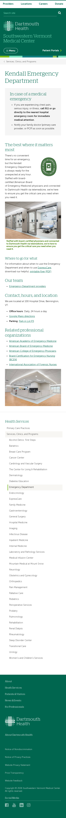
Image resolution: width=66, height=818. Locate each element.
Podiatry (13, 611)
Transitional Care (17, 646)
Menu (12, 51)
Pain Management (18, 587)
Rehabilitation (16, 623)
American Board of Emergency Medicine (31, 346)
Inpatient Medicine (18, 540)
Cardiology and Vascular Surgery (25, 464)
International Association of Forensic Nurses (33, 364)
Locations (26, 4)
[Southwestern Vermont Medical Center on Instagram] (29, 805)
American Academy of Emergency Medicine (32, 341)
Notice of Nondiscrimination (18, 749)
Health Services (17, 421)
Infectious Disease (18, 534)
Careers (43, 4)
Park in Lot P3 (26, 321)
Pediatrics (14, 599)
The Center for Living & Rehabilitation (28, 470)
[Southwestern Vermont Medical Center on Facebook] (8, 805)
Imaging (13, 529)
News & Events (13, 700)
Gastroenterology (18, 511)
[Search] (59, 13)
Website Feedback (13, 781)
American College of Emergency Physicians (32, 351)
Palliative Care (16, 593)
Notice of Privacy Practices (17, 757)
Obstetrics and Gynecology (23, 576)
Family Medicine (17, 505)
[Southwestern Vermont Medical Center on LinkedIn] (22, 805)
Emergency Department (21, 487)
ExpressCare (44, 268)
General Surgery (17, 517)
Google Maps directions (22, 316)
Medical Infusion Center (21, 558)
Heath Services (13, 688)
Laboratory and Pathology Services (27, 552)
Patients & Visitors (15, 694)
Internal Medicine (18, 546)
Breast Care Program (19, 452)
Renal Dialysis (16, 629)
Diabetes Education (19, 481)
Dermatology (16, 476)
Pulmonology (16, 617)
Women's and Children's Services (26, 658)
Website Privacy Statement (17, 765)
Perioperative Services (20, 605)
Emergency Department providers (27, 286)
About (8, 681)
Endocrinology (16, 493)
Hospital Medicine (18, 523)
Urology (13, 652)
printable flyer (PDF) (40, 271)
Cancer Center (16, 458)
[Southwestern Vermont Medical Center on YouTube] (15, 805)
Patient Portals (50, 50)
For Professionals (14, 707)
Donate (59, 4)
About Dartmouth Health (19, 735)
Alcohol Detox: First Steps (22, 440)
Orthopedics (15, 582)
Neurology (14, 570)
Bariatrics (13, 446)
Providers (8, 4)
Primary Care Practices (18, 428)
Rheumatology (16, 635)
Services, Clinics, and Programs (21, 62)
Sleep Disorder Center (20, 640)
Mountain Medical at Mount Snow (26, 564)
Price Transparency (14, 773)
